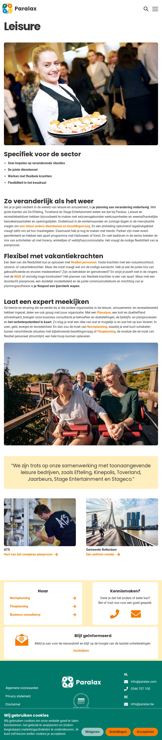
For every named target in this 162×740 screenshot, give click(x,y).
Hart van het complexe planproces (28, 554)
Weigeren (92, 731)
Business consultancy (25, 615)
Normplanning (97, 327)
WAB (18, 276)
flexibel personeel (83, 262)
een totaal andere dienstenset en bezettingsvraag (55, 226)
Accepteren (145, 731)
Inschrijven (81, 650)
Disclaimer (13, 704)
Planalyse (104, 312)
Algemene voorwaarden (22, 688)
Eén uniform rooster (100, 554)
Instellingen (118, 731)
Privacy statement (18, 696)
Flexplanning (106, 331)
